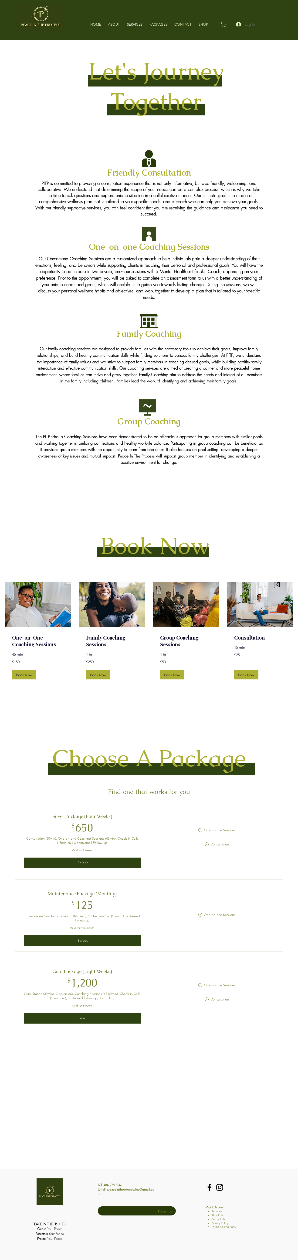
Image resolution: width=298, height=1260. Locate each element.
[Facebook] (209, 1187)
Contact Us (218, 1219)
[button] (223, 24)
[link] (38, 641)
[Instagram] (219, 1187)
